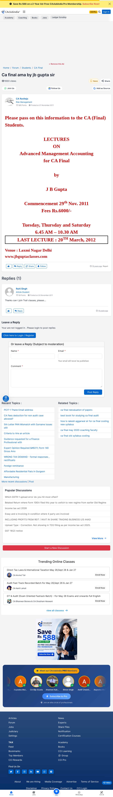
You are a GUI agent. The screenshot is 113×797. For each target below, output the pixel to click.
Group (64, 755)
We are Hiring (33, 781)
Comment (17, 366)
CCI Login (82, 788)
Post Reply (93, 392)
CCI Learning (65, 751)
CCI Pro (62, 760)
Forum (12, 722)
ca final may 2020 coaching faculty (78, 430)
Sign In (106, 12)
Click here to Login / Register (18, 335)
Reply (19, 266)
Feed (11, 746)
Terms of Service (90, 781)
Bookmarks (14, 751)
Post (31, 481)
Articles (13, 718)
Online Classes (56, 562)
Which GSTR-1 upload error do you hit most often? (31, 497)
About (17, 781)
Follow (43, 266)
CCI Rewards (15, 760)
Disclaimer (31, 788)
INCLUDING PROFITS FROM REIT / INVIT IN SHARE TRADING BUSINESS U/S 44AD (48, 519)
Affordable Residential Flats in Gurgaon (24, 471)
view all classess (55, 610)
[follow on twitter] (11, 772)
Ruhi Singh (21, 288)
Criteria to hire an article (17, 433)
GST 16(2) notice (14, 530)
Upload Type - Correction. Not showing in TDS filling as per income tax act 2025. (47, 525)
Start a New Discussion (56, 548)
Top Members (16, 755)
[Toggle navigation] (24, 11)
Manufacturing (11, 477)
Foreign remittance (14, 465)
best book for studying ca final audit (79, 415)
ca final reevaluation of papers (76, 409)
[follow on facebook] (17, 772)
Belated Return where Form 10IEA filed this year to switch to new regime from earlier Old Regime (55, 502)
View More (98, 538)
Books (34, 17)
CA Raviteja (22, 98)
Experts (62, 722)
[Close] (109, 4)
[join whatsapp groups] (44, 772)
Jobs (44, 17)
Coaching (22, 17)
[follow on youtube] (37, 772)
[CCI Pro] (56, 639)
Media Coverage (53, 781)
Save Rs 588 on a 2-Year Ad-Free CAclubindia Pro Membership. (56, 3)
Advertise (71, 781)
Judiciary (13, 731)
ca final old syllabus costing (75, 435)
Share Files (63, 727)
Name (15, 351)
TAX (11, 742)
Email (62, 351)
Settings (13, 735)
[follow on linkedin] (31, 772)
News (61, 718)
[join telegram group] (51, 772)
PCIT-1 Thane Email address (18, 409)
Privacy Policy (48, 788)
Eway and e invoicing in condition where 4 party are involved (37, 513)
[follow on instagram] (24, 772)
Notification (64, 731)
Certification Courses (69, 735)
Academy (9, 17)
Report (105, 266)
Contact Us (66, 788)
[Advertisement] (56, 42)
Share (31, 266)
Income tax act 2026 (16, 508)
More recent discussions (14, 481)
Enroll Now (100, 575)
